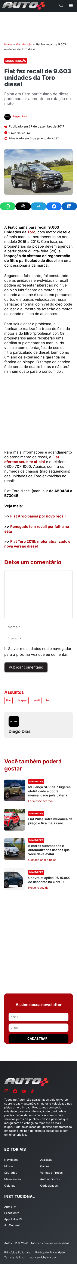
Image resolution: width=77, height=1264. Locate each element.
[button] (61, 6)
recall (36, 700)
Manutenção (24, 44)
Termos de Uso (14, 1257)
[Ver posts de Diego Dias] (7, 117)
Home (8, 44)
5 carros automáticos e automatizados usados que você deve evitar (49, 850)
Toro (31, 232)
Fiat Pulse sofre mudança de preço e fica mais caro (50, 821)
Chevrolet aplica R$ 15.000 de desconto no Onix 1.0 (49, 880)
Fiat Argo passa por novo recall (38, 516)
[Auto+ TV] (23, 6)
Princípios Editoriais (17, 1252)
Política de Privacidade (50, 1252)
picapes (22, 700)
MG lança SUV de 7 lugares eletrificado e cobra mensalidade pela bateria (49, 791)
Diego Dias (19, 116)
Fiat (8, 700)
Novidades (36, 781)
